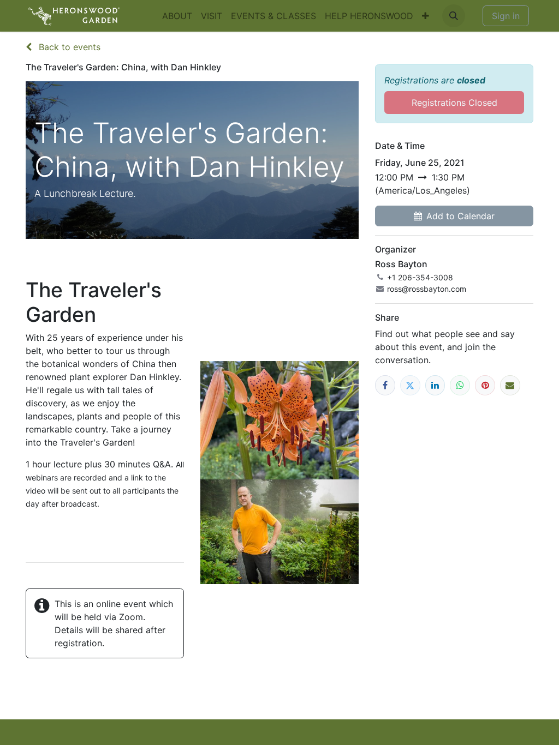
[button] (453, 15)
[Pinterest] (485, 385)
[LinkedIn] (435, 385)
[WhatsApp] (460, 385)
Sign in (506, 15)
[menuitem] (177, 16)
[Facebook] (385, 385)
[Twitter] (410, 385)
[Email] (510, 385)
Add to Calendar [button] (460, 216)
